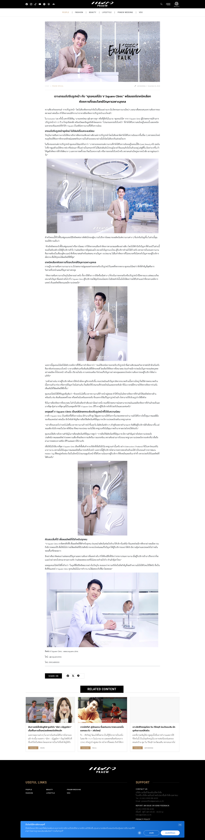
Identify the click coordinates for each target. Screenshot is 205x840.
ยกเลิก (151, 833)
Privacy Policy (143, 819)
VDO (141, 12)
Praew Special (57, 86)
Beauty (92, 12)
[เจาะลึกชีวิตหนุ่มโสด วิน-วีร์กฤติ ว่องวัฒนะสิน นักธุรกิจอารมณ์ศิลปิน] (154, 710)
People (65, 12)
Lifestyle (107, 12)
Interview (33, 748)
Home (47, 86)
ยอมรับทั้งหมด (170, 833)
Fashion (79, 12)
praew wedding (125, 12)
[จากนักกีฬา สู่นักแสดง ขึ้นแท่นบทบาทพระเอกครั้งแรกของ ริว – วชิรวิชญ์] (102, 710)
